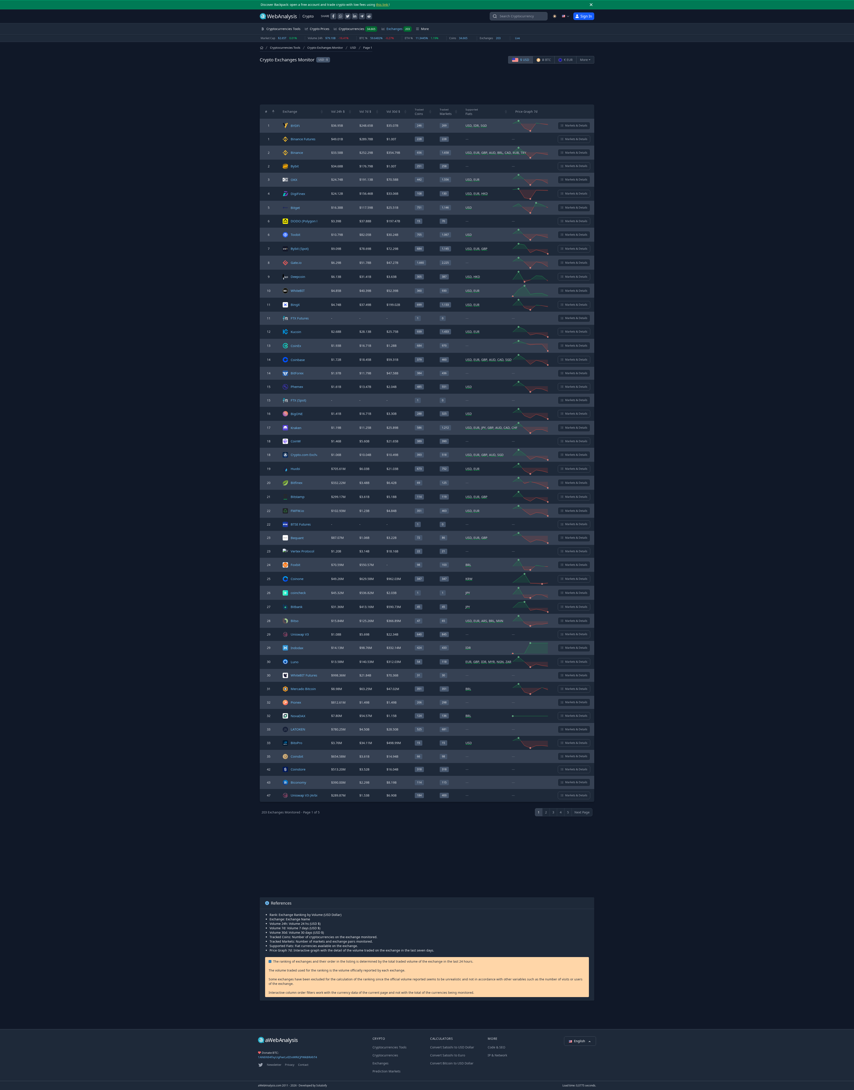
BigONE (297, 414)
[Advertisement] (427, 84)
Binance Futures (303, 139)
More (584, 60)
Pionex (296, 702)
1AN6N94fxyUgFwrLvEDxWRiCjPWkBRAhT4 (287, 1057)
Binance (297, 152)
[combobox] (519, 16)
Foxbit (295, 564)
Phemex (297, 386)
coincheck (298, 592)
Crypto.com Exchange (307, 454)
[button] (273, 111)
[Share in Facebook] (333, 16)
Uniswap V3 (300, 634)
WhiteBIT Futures (304, 675)
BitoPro (296, 743)
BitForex (297, 373)
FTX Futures (300, 318)
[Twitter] (260, 1065)
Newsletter (274, 1065)
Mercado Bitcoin (303, 689)
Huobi (295, 468)
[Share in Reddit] (369, 16)
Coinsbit (297, 756)
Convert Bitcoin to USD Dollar (451, 1063)
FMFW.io (297, 510)
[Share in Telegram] (362, 16)
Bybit (295, 166)
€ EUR (568, 60)
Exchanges (398, 29)
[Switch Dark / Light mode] (554, 16)
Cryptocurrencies (357, 29)
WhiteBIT (298, 290)
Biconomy (298, 782)
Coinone (297, 578)
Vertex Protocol (302, 551)
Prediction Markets (387, 1071)
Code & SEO (496, 1047)
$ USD (524, 60)
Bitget (295, 207)
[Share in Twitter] (347, 16)
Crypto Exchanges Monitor (325, 48)
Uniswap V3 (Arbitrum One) (312, 795)
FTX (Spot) (298, 400)
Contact (303, 1065)
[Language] (566, 16)
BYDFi (295, 125)
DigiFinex (298, 193)
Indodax (297, 648)
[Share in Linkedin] (355, 16)
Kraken (296, 428)
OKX (294, 179)
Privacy (289, 1065)
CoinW (296, 441)
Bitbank (296, 606)
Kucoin (296, 331)
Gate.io (296, 262)
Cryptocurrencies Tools (285, 48)
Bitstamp (297, 496)
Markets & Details (576, 125)
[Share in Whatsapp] (340, 16)
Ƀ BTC (546, 60)
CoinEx (296, 345)
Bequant (297, 538)
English (580, 1041)
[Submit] (495, 17)
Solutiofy (321, 1085)
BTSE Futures (301, 524)
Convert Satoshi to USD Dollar (452, 1047)
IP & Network (497, 1055)
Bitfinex (296, 482)
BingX (295, 304)
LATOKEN (298, 729)
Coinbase (298, 359)
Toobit (295, 234)
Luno (294, 662)
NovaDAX (298, 716)
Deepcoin (298, 276)
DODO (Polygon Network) (311, 221)
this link (382, 4)
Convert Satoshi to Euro (447, 1055)
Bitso (294, 620)
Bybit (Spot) (300, 248)
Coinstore (298, 769)
